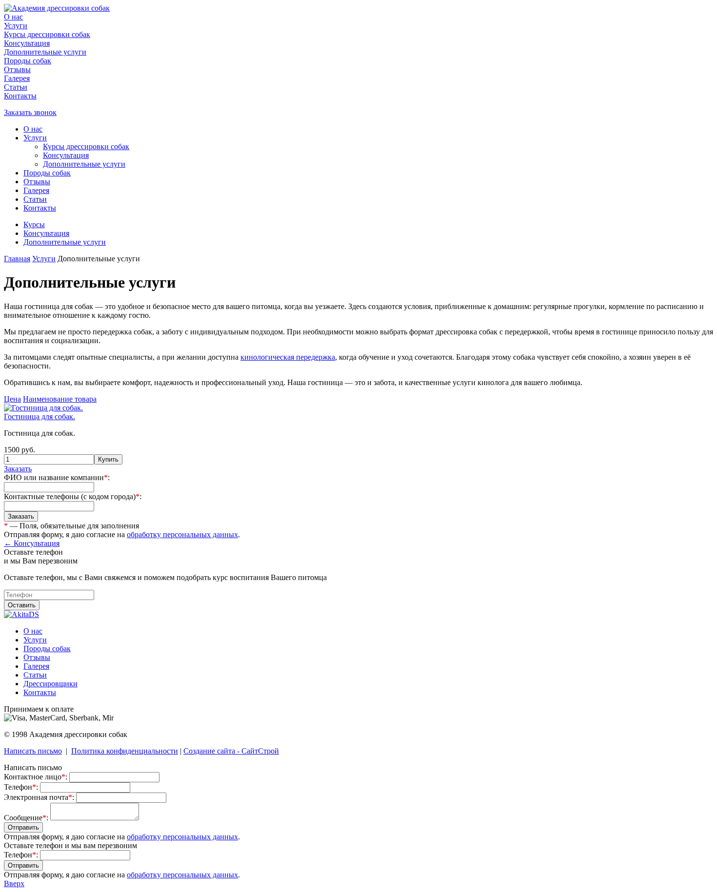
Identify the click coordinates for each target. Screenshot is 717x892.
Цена (12, 399)
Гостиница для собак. (39, 416)
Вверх (14, 883)
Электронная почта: (39, 797)
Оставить (22, 605)
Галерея (17, 78)
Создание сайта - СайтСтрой (231, 751)
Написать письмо (33, 751)
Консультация (27, 43)
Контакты (20, 96)
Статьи (15, 87)
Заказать (18, 469)
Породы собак (27, 61)
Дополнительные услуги (45, 52)
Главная (17, 258)
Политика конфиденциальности (124, 751)
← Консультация (32, 543)
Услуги (15, 25)
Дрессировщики (50, 683)
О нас (13, 17)
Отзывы (17, 69)
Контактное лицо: (35, 777)
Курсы (34, 224)
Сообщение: (26, 818)
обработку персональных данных (182, 534)
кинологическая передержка (287, 357)
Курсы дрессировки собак (47, 34)
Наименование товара (60, 399)
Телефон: (21, 787)
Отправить (23, 827)
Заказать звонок (30, 112)
